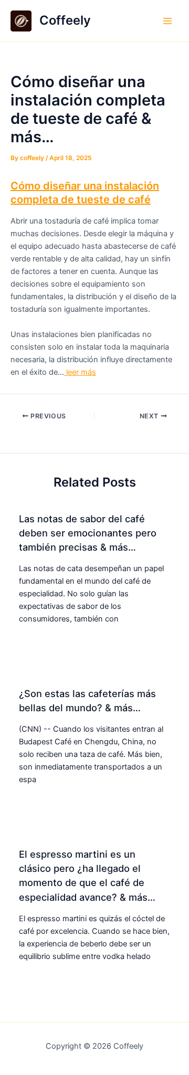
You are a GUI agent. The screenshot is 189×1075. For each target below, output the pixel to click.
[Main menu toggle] (167, 21)
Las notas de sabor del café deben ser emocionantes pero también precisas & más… (87, 533)
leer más (80, 372)
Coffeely (65, 20)
